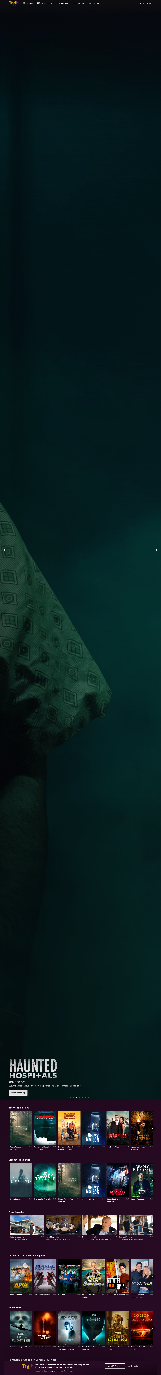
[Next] (156, 550)
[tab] (70, 1097)
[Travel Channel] (14, 3)
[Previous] (5, 550)
